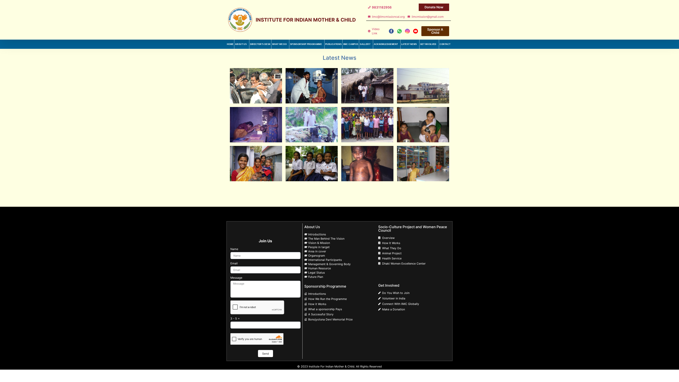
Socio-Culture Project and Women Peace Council (412, 229)
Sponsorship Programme (306, 44)
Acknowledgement (386, 44)
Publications (333, 44)
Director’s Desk (260, 44)
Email (234, 263)
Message (236, 277)
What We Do (279, 44)
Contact (445, 44)
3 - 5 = (235, 318)
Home (230, 44)
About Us (241, 44)
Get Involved (428, 44)
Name (234, 249)
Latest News (409, 44)
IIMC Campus (350, 44)
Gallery (365, 44)
